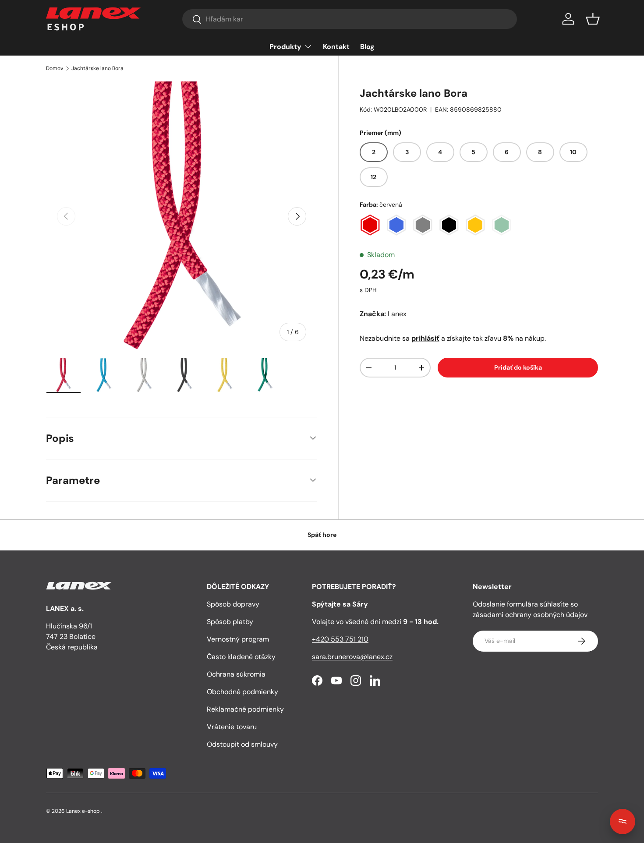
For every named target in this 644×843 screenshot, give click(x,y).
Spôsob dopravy (233, 604)
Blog (367, 46)
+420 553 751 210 (340, 639)
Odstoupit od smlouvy (242, 744)
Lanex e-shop (83, 811)
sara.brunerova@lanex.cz (352, 656)
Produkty (285, 46)
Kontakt (336, 46)
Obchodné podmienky (242, 691)
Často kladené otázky (241, 656)
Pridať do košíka (518, 367)
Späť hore (322, 535)
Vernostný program (238, 639)
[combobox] (349, 19)
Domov (54, 68)
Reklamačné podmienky (245, 709)
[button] (592, 18)
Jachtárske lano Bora (97, 68)
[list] (181, 216)
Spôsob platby (230, 621)
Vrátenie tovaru (232, 726)
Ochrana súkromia (236, 674)
